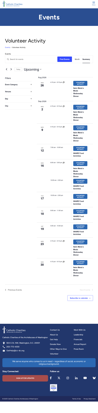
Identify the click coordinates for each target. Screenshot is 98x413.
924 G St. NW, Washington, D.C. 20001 (23, 343)
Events (7, 47)
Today (18, 69)
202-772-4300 (12, 347)
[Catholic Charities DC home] (12, 4)
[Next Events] (11, 69)
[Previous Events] (6, 69)
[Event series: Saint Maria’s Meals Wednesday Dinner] (63, 82)
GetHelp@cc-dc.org (15, 350)
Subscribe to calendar (79, 298)
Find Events (65, 59)
